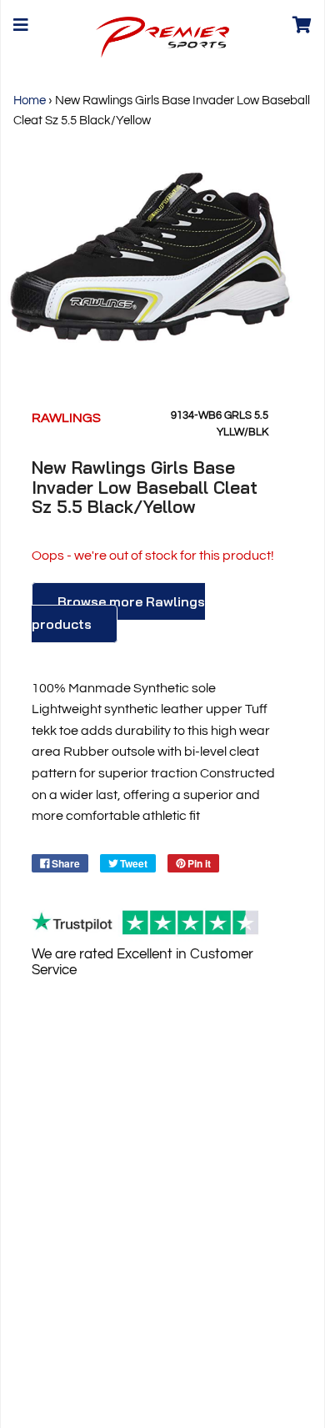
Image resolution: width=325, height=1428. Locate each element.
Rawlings (66, 418)
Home (29, 100)
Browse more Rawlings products (118, 612)
